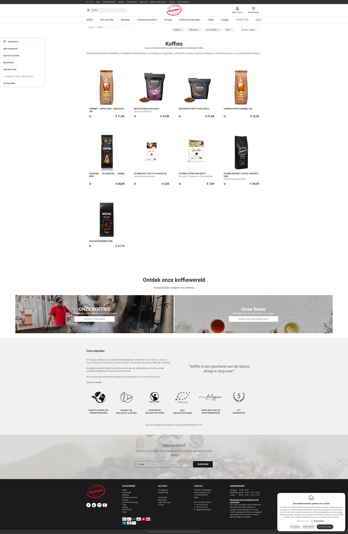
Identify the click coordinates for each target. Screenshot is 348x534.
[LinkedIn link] (94, 505)
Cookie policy (176, 532)
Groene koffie (9, 83)
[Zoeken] (88, 10)
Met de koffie (107, 19)
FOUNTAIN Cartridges (189, 19)
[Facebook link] (89, 505)
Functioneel (304, 521)
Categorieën (128, 486)
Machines (125, 19)
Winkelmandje (163, 492)
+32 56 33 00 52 (202, 505)
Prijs (228, 30)
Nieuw (259, 19)
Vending (168, 19)
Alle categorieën (11, 49)
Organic (176, 30)
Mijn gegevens (163, 490)
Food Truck (143, 2)
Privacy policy (187, 532)
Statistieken (319, 521)
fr (87, 2)
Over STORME (132, 2)
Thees (211, 19)
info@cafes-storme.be (203, 510)
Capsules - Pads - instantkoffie (19, 76)
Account (162, 486)
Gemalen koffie (10, 69)
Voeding (225, 19)
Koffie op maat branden (158, 2)
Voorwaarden (162, 497)
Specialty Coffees (11, 56)
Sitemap (197, 532)
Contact (172, 2)
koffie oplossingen (109, 2)
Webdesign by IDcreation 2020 (159, 532)
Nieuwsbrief (174, 445)
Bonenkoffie (9, 62)
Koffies (89, 19)
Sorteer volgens (248, 30)
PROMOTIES (242, 19)
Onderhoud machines (147, 19)
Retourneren (162, 500)
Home (98, 2)
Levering (121, 2)
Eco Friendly (211, 30)
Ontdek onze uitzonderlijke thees (253, 319)
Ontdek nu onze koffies (94, 319)
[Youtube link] (105, 505)
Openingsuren (237, 486)
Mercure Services (183, 2)
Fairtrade (193, 30)
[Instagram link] (100, 505)
